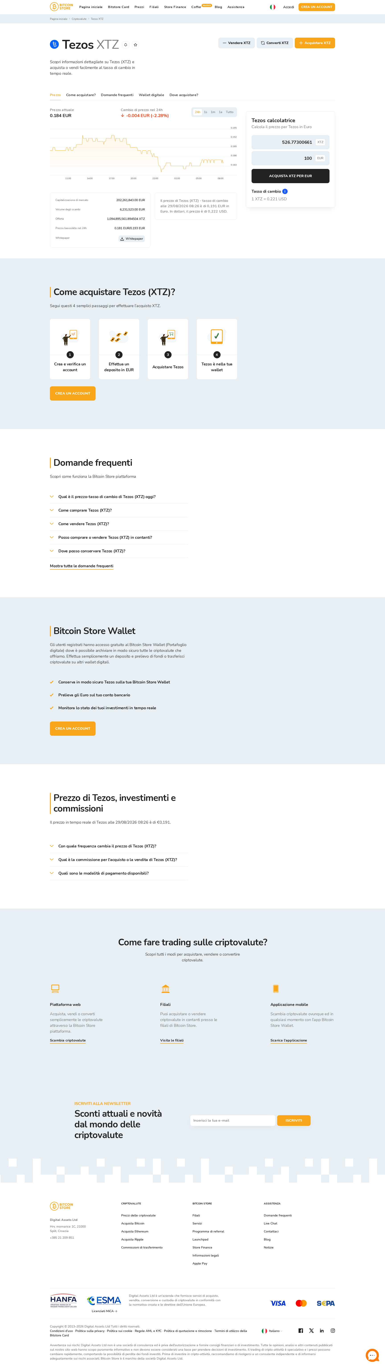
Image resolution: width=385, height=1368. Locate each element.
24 (197, 112)
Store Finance (175, 7)
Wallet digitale (151, 95)
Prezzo (55, 95)
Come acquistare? (81, 95)
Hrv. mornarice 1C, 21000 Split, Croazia (68, 1228)
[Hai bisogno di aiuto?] (372, 1355)
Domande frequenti (117, 95)
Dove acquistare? (184, 95)
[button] (119, 497)
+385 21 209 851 (62, 1238)
